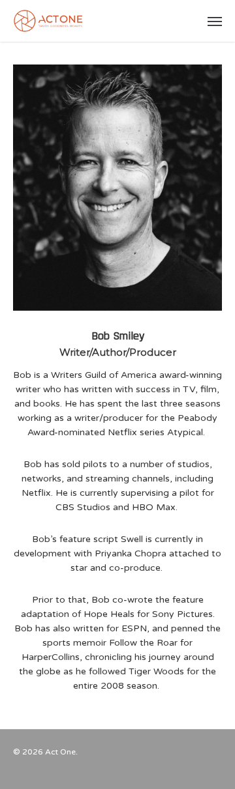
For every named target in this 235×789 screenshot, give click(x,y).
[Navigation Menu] (215, 20)
